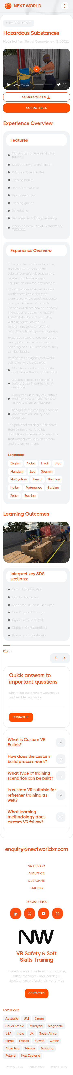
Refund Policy (58, 1066)
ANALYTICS (36, 873)
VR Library (36, 866)
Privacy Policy (14, 1066)
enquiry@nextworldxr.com (36, 849)
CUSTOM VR (36, 881)
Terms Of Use (37, 1066)
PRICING (36, 888)
